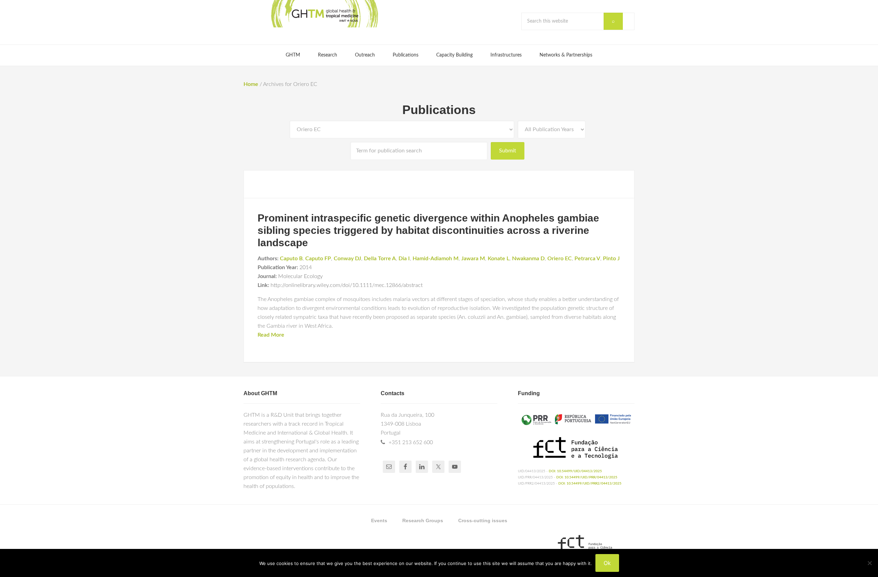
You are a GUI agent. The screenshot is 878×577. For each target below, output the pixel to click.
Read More (271, 335)
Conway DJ (347, 258)
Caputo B (291, 258)
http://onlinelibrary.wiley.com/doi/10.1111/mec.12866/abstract (347, 285)
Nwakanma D (528, 258)
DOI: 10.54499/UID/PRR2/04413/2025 (589, 483)
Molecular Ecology (300, 276)
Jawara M (473, 258)
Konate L (498, 258)
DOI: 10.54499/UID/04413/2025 (575, 471)
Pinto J (611, 258)
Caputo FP (318, 258)
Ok (607, 563)
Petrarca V (587, 258)
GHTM (324, 13)
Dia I (404, 258)
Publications (439, 110)
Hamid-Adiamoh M (436, 258)
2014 (305, 267)
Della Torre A (380, 258)
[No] (869, 563)
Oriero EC (559, 258)
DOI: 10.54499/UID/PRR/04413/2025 (586, 477)
